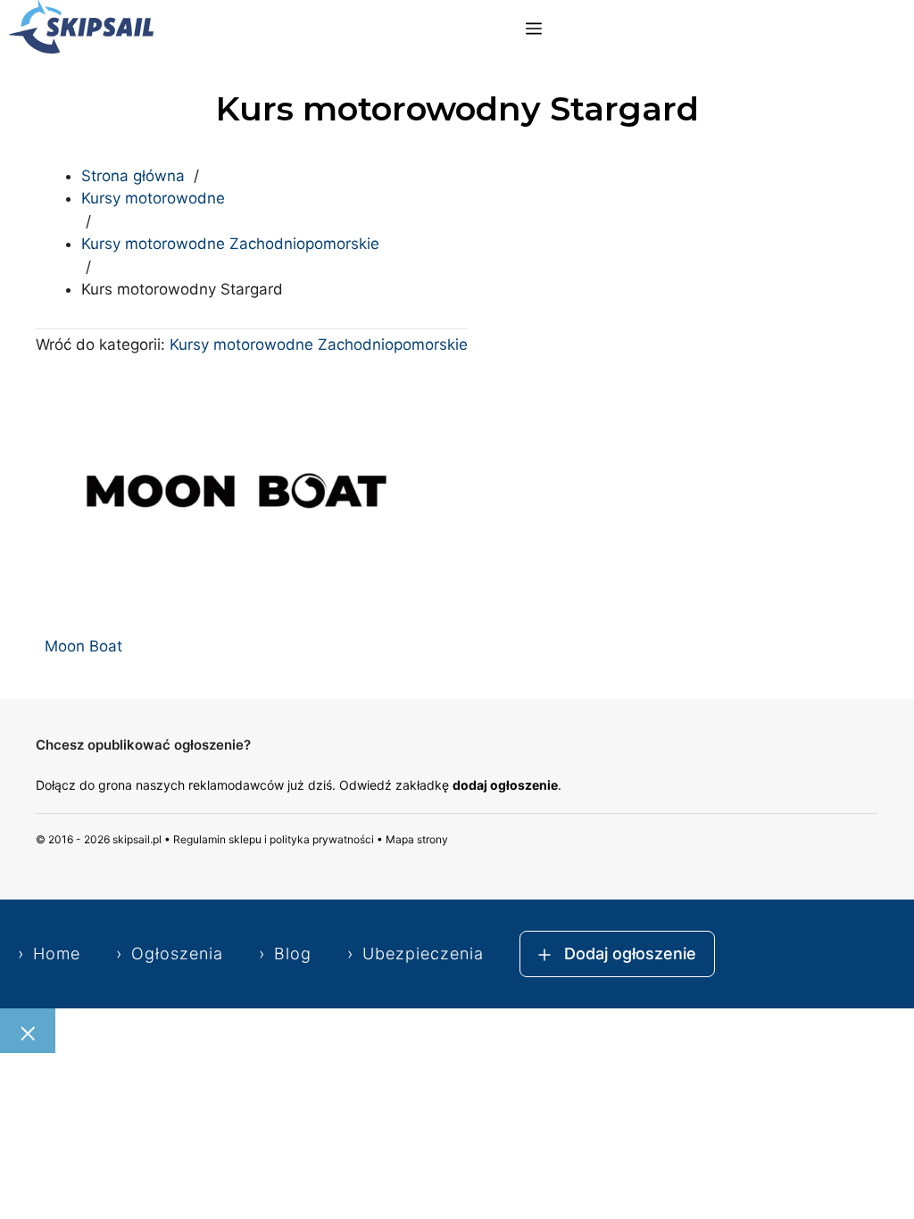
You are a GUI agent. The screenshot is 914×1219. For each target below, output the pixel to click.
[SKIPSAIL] (81, 30)
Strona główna (133, 176)
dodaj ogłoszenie (505, 784)
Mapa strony (417, 839)
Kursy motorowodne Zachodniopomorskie (230, 244)
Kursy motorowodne (153, 198)
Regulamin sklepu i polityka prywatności (273, 839)
